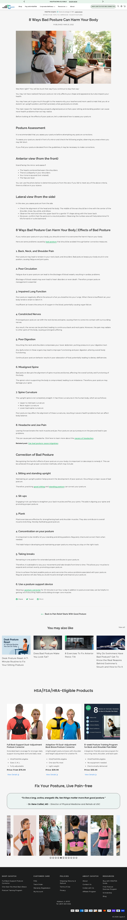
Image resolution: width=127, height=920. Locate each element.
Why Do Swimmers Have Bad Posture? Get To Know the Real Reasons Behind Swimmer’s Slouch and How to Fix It (110, 660)
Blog (105, 896)
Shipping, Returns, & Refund (68, 882)
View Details (12, 775)
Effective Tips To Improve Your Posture (63, 15)
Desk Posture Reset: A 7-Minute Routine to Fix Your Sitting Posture (15, 661)
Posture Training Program (12, 890)
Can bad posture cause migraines (43, 443)
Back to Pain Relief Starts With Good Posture (65, 614)
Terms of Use (65, 887)
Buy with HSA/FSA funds (110, 882)
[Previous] (11, 836)
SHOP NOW (73, 1)
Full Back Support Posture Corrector (12, 882)
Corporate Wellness (47, 6)
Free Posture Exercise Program (110, 888)
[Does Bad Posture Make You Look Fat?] (48, 643)
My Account (38, 892)
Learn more (78, 12)
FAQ (35, 881)
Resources (62, 6)
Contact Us (87, 884)
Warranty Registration (42, 888)
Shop (20, 6)
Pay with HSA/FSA (31, 6)
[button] (103, 1)
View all (122, 627)
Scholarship (107, 893)
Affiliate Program (89, 892)
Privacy (63, 890)
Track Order (38, 884)
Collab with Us (88, 888)
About (72, 6)
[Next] (116, 836)
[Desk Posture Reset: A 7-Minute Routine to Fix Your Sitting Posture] (16, 645)
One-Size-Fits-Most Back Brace (14, 887)
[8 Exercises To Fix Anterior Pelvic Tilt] (79, 643)
